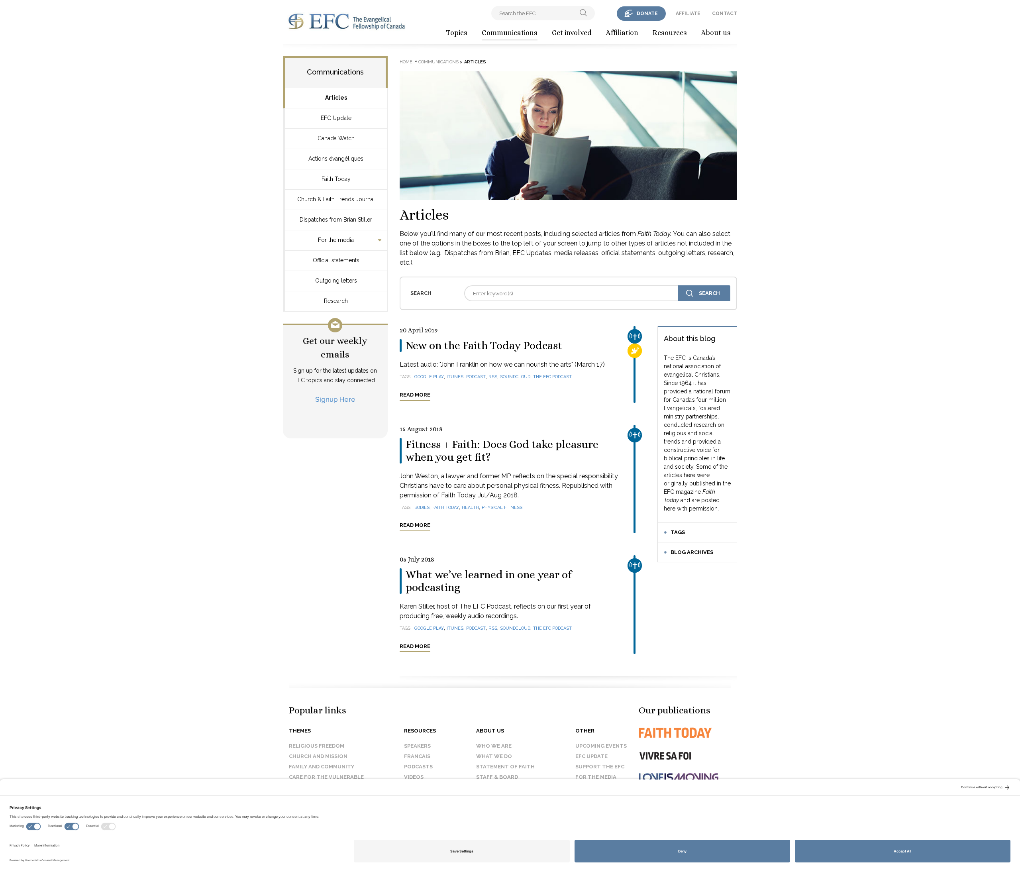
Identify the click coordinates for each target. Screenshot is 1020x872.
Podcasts (418, 767)
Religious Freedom (316, 746)
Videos (414, 777)
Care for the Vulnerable (326, 777)
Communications (509, 33)
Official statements (336, 260)
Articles (336, 97)
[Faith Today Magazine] (691, 732)
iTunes (455, 376)
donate (647, 13)
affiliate (688, 13)
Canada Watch (336, 138)
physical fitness (502, 507)
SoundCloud (515, 376)
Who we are (494, 746)
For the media (336, 240)
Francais (417, 756)
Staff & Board (497, 777)
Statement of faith (505, 767)
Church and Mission (318, 756)
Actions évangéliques (335, 158)
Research (336, 301)
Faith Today (336, 179)
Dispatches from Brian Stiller (336, 219)
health (470, 507)
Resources (670, 33)
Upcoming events (601, 746)
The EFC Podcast (552, 376)
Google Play (429, 376)
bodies (422, 507)
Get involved (572, 33)
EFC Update (336, 118)
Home (406, 62)
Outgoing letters (336, 280)
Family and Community (321, 767)
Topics (456, 33)
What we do (494, 756)
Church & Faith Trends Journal (336, 199)
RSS (492, 376)
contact (724, 13)
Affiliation (622, 33)
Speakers (417, 746)
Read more (415, 395)
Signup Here (335, 399)
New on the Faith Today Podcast (484, 345)
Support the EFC (599, 767)
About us (716, 33)
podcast (476, 376)
